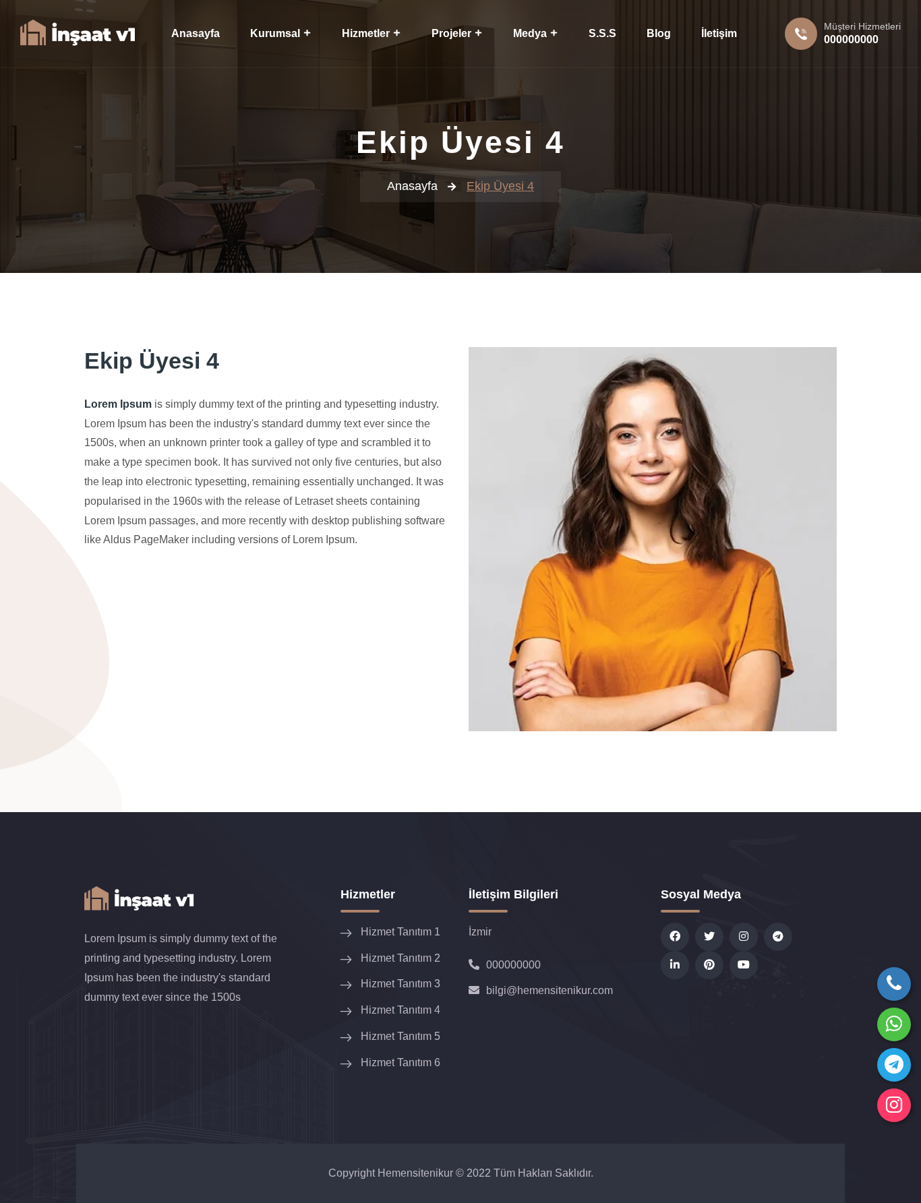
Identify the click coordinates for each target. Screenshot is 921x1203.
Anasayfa (195, 33)
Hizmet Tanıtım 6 (400, 1062)
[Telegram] (894, 1065)
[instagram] (894, 1105)
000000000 (851, 39)
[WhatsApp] (894, 1024)
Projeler (451, 33)
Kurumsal (275, 33)
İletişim (719, 33)
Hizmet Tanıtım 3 (400, 983)
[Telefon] (894, 984)
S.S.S (602, 33)
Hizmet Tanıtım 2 (400, 958)
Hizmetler (366, 33)
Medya (530, 33)
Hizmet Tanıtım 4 (400, 1010)
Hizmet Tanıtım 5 (400, 1036)
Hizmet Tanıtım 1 (400, 931)
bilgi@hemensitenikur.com (549, 990)
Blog (659, 33)
